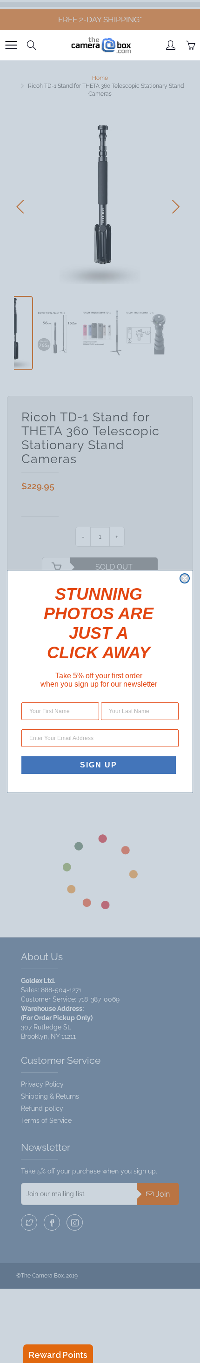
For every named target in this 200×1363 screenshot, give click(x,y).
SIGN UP (98, 765)
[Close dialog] (184, 578)
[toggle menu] (11, 45)
